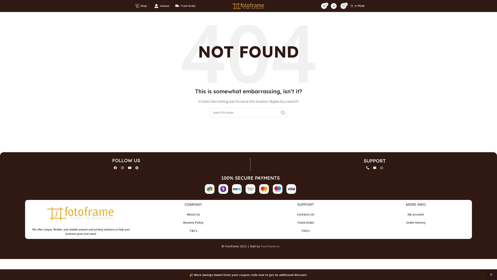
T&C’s (193, 231)
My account (416, 214)
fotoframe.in (270, 246)
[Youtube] (130, 168)
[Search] (282, 112)
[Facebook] (115, 168)
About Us (193, 214)
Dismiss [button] (491, 274)
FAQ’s (306, 231)
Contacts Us (305, 214)
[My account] (334, 6)
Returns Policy (193, 222)
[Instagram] (122, 168)
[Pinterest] (137, 168)
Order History (416, 222)
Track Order (305, 222)
